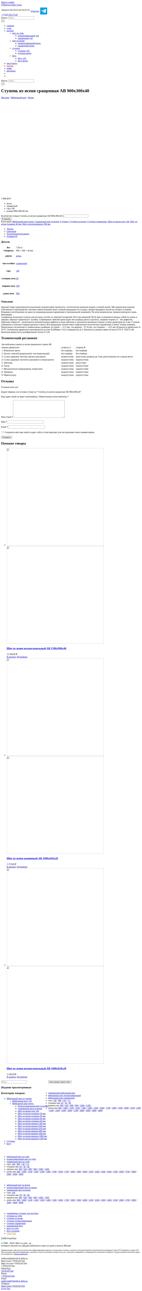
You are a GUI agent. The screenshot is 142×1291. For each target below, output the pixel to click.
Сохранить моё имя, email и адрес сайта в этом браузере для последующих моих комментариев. (49, 432)
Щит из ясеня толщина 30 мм (31, 1116)
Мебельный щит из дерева (19, 1098)
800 (71, 1105)
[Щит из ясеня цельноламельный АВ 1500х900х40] (74, 546)
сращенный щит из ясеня (18, 1190)
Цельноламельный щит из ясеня (33, 1106)
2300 (51, 1110)
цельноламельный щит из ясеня (22, 1187)
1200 (88, 1105)
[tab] (74, 229)
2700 (76, 1110)
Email (4, 427)
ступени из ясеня (15, 1218)
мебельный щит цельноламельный (64, 1095)
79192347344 (7, 1271)
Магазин (5, 97)
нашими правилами (20, 1254)
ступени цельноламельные (19, 1221)
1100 (71, 1108)
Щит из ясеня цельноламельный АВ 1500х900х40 (36, 648)
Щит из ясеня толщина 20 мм (31, 1113)
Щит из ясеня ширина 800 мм (32, 1131)
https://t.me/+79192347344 (13, 1286)
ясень (18, 256)
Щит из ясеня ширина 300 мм (36, 224)
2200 (138, 1108)
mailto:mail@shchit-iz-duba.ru (14, 1281)
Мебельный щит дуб (22, 1101)
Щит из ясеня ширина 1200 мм (32, 1138)
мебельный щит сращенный (61, 1098)
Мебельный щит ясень (23, 221)
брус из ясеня (13, 1231)
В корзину (6, 219)
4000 (100, 1110)
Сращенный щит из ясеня (47, 221)
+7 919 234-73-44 (9, 15)
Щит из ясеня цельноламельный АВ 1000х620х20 (36, 1068)
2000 (126, 1108)
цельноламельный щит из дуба (21, 1159)
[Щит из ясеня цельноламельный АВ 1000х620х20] (74, 966)
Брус (9, 1143)
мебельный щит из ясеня (18, 1185)
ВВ (59, 1100)
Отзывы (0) (12, 236)
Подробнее (22, 657)
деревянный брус (15, 1226)
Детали (10, 229)
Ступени (64, 221)
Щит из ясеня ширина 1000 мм (32, 1136)
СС (69, 1100)
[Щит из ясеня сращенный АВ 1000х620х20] (74, 756)
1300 (83, 1108)
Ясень (31, 97)
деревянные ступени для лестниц (22, 1213)
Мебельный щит (18, 97)
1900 (120, 1108)
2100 (132, 1108)
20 (62, 1103)
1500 (96, 1108)
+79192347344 (8, 1276)
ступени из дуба (14, 1216)
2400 (57, 1110)
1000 (82, 1105)
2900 (88, 1110)
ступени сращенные (16, 1223)
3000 (94, 1110)
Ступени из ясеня (77, 221)
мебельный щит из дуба (18, 1156)
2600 (70, 1110)
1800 (114, 1108)
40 (17, 278)
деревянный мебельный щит (61, 1093)
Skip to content (7, 2)
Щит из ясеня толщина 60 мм (31, 1121)
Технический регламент (18, 234)
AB (17, 271)
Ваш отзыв (7, 417)
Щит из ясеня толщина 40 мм (31, 1118)
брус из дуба (12, 1228)
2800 (82, 1110)
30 (66, 1103)
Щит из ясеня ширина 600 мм (32, 1126)
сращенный (21, 263)
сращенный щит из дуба (18, 1161)
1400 (90, 1108)
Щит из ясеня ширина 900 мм (32, 1133)
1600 (102, 1108)
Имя (4, 422)
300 (17, 286)
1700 (108, 1108)
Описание (11, 231)
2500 (63, 1110)
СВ (64, 1100)
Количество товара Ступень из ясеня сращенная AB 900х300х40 (31, 216)
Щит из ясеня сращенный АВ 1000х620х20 (32, 858)
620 (66, 1105)
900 (17, 293)
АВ (55, 1100)
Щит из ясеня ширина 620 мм (32, 1128)
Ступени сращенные (97, 221)
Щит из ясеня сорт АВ (118, 221)
